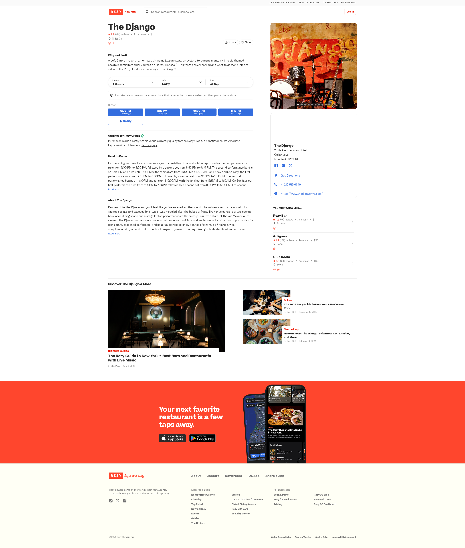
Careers (213, 476)
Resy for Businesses (285, 499)
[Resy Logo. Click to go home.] (116, 12)
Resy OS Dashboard (325, 504)
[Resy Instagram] (111, 500)
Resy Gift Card (240, 509)
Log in (350, 11)
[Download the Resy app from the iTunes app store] (172, 438)
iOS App (253, 476)
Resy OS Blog (321, 494)
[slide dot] (298, 104)
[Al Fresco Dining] (274, 249)
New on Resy (198, 509)
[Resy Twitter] (118, 500)
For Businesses (348, 2)
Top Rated (197, 504)
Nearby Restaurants (203, 494)
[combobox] (175, 11)
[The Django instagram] (283, 165)
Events (195, 513)
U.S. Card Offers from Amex (282, 2)
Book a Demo (281, 494)
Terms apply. (149, 145)
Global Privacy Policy (281, 537)
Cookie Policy (321, 537)
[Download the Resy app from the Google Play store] (202, 438)
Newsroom (233, 476)
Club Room (281, 257)
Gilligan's (280, 236)
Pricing (278, 504)
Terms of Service (303, 537)
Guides (195, 518)
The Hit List (197, 523)
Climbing (196, 499)
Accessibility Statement (344, 537)
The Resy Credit (330, 2)
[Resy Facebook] (124, 500)
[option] (313, 66)
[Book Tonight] (109, 43)
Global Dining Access (309, 2)
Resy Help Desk (322, 499)
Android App (274, 476)
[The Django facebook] (276, 165)
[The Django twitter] (290, 165)
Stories (236, 494)
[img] (109, 38)
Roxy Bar (280, 216)
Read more (114, 189)
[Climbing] (113, 43)
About (196, 476)
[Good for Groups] (274, 269)
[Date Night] (278, 269)
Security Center (241, 513)
